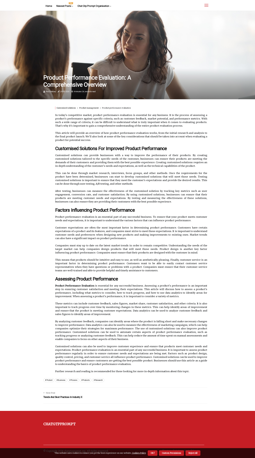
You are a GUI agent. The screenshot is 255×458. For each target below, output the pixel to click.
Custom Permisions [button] (171, 453)
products (86, 380)
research (99, 380)
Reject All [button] (192, 453)
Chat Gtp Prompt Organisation (93, 5)
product (49, 380)
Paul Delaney (51, 92)
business (61, 380)
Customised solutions (66, 108)
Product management (89, 108)
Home (49, 5)
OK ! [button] (153, 453)
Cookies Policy (138, 453)
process (74, 380)
